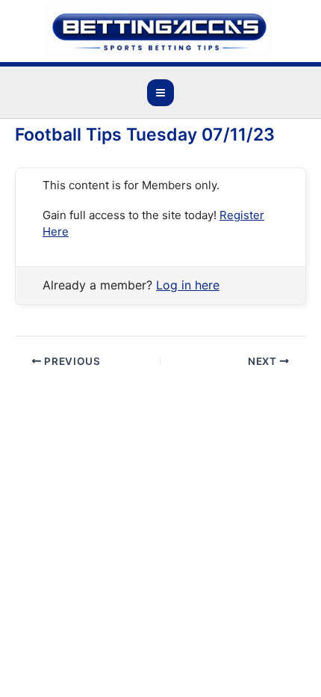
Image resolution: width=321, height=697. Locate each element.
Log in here (187, 284)
